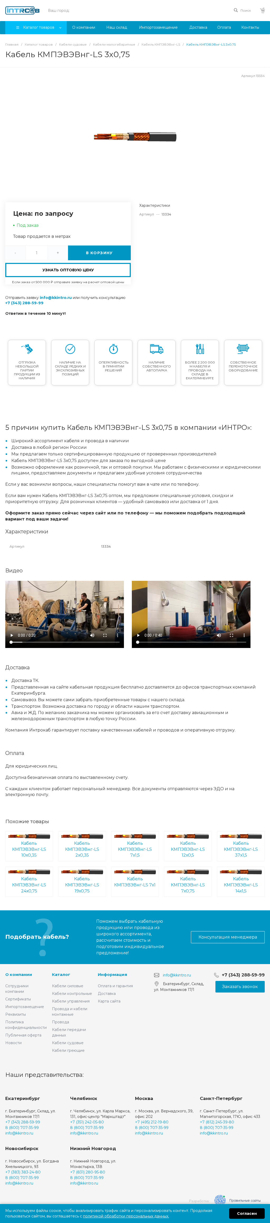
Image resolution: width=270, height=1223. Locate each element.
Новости (13, 1042)
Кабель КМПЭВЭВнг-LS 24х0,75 (29, 884)
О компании (18, 974)
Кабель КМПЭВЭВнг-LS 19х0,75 (82, 884)
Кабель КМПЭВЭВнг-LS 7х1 (135, 881)
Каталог (61, 974)
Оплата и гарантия (115, 986)
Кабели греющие (68, 1050)
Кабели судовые (68, 1042)
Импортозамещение (24, 1006)
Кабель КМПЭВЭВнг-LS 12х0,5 (188, 849)
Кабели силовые (67, 986)
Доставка (107, 993)
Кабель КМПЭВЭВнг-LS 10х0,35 (29, 849)
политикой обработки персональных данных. (126, 1216)
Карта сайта (109, 1001)
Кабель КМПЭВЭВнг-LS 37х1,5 (241, 849)
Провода (60, 1022)
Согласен (247, 1213)
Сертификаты (18, 999)
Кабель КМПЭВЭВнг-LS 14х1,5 (241, 884)
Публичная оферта (23, 1035)
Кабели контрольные (72, 993)
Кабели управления (71, 1001)
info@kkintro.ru (56, 297)
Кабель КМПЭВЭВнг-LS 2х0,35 (82, 849)
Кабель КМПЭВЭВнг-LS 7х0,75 (188, 884)
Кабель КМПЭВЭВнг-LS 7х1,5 (135, 849)
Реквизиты (15, 1014)
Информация (112, 974)
